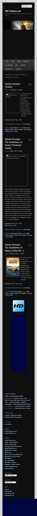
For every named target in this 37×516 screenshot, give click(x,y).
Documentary (13, 233)
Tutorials (23, 65)
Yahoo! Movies (9, 468)
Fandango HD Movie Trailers (13, 446)
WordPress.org (9, 495)
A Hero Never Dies (10, 440)
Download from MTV (17, 396)
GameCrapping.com (11, 431)
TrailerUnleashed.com (11, 466)
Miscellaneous (9, 69)
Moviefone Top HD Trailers (12, 456)
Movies (16, 128)
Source (23, 116)
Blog (16, 65)
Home (6, 61)
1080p (20, 120)
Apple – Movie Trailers (11, 442)
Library (19, 61)
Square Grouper (9, 129)
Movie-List (8, 452)
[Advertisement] (18, 343)
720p (16, 120)
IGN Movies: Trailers (11, 450)
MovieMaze (8, 458)
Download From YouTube (22, 406)
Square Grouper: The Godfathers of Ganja (20, 235)
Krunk (20, 90)
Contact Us (18, 69)
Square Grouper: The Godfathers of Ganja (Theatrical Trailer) (13, 143)
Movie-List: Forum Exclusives (13, 454)
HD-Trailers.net (13, 11)
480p (13, 120)
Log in (7, 489)
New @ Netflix (9, 65)
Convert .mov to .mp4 (20, 398)
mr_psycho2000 (9, 460)
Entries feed (8, 491)
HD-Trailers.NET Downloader (13, 417)
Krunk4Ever (8, 424)
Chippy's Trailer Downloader (13, 415)
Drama (12, 128)
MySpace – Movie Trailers (12, 464)
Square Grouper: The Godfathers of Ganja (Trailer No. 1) (14, 247)
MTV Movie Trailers (10, 462)
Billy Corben (26, 128)
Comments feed (9, 493)
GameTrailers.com (10, 433)
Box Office (26, 61)
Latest (12, 61)
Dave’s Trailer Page (10, 444)
